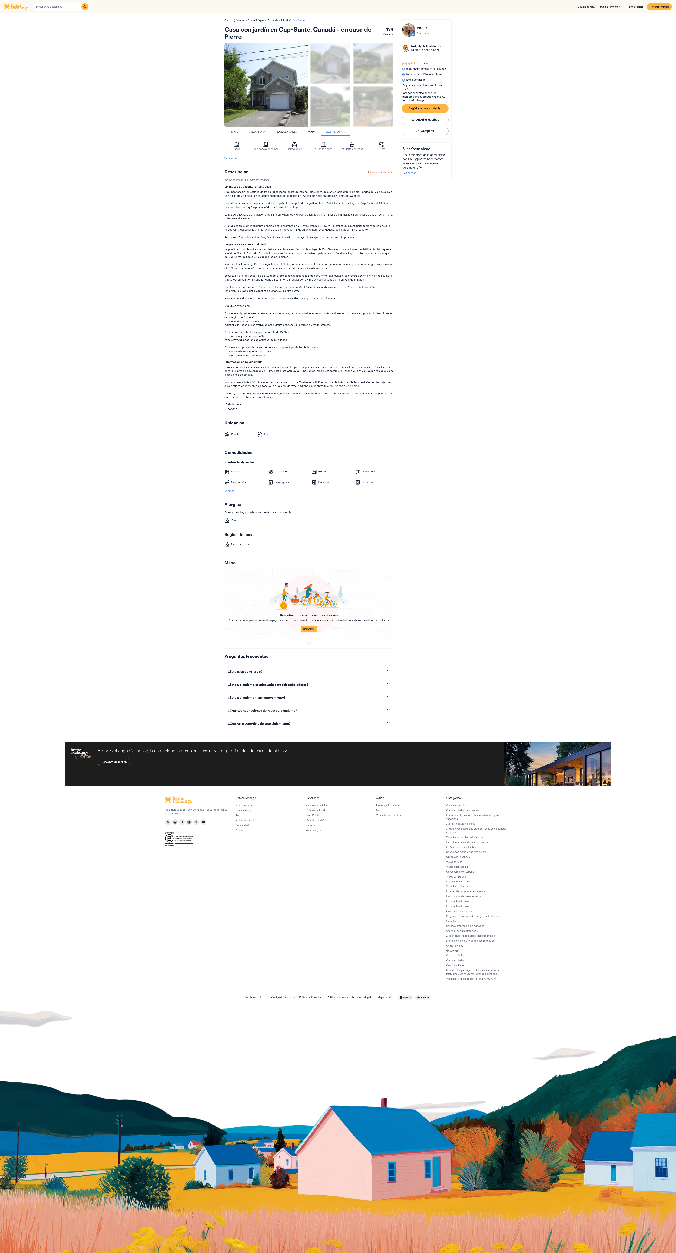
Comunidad (242, 825)
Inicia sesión (635, 6)
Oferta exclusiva (455, 955)
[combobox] (61, 6)
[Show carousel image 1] (330, 63)
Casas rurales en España (460, 871)
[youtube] (203, 822)
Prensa (239, 830)
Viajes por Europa (456, 876)
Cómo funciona (454, 945)
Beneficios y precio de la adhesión (465, 926)
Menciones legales (362, 997)
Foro (378, 810)
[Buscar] (84, 6)
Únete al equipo (244, 810)
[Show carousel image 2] (373, 63)
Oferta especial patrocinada (462, 930)
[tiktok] (182, 822)
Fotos (234, 131)
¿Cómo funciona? (610, 6)
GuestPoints (312, 815)
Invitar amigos (313, 830)
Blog (237, 815)
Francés (264, 179)
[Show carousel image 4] (373, 106)
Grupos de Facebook (458, 857)
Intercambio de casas (458, 901)
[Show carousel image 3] (330, 106)
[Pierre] (409, 30)
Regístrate (309, 628)
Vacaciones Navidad (458, 886)
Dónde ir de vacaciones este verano (466, 891)
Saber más (409, 173)
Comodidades (287, 131)
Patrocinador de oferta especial (463, 896)
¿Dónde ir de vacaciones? (460, 823)
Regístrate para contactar (425, 108)
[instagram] (175, 822)
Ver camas (230, 158)
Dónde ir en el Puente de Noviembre (466, 852)
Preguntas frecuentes (388, 805)
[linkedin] (189, 822)
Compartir (427, 131)
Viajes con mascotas (457, 866)
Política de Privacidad (311, 997)
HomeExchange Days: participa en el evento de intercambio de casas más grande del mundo (472, 972)
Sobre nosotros (243, 805)
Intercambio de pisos (458, 881)
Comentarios (335, 131)
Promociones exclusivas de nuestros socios (470, 940)
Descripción (258, 131)
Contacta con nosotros (388, 815)
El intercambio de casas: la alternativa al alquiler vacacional (472, 817)
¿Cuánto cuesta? (586, 6)
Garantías (311, 825)
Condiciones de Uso (255, 997)
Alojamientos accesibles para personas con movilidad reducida (476, 830)
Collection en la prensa (459, 911)
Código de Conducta (283, 997)
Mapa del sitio (385, 997)
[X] (196, 822)
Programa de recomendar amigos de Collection (472, 916)
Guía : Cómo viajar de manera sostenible (468, 842)
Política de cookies (337, 997)
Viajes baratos (454, 861)
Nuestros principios (316, 805)
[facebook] (168, 822)
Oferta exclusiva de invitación (462, 810)
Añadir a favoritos (427, 119)
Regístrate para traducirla (380, 172)
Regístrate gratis (659, 6)
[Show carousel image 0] (266, 85)
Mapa (311, 131)
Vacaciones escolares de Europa (464, 837)
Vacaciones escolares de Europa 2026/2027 (471, 978)
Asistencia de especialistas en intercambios (470, 935)
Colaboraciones (455, 965)
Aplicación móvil (244, 820)
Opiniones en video (457, 805)
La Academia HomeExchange (463, 847)
